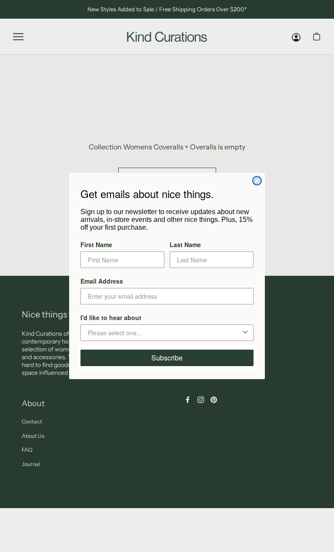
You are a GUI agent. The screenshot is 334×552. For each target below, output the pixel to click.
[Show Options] (245, 332)
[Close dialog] (257, 180)
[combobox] (164, 332)
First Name (96, 244)
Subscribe (167, 358)
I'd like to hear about (110, 317)
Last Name (185, 244)
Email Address (101, 281)
